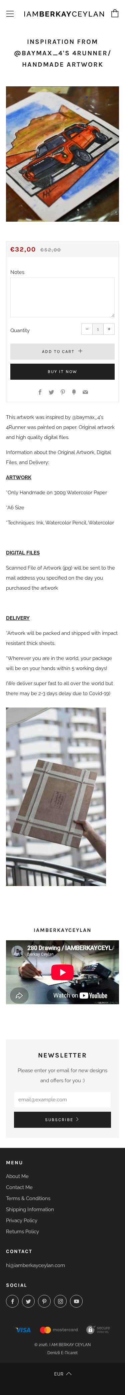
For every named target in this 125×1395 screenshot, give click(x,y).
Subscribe (59, 1119)
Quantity (20, 330)
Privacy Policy (21, 1221)
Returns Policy (22, 1232)
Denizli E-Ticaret (62, 1352)
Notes (17, 272)
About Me (17, 1176)
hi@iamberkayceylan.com (35, 1265)
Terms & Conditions (28, 1198)
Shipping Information (30, 1209)
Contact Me (19, 1187)
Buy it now (62, 371)
